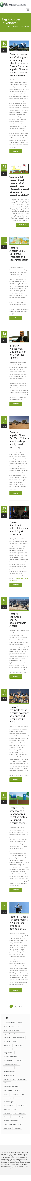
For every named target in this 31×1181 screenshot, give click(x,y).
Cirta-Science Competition (11, 1064)
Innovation (18, 1098)
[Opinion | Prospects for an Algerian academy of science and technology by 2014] (19, 696)
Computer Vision (9, 1075)
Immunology (7, 1098)
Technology (18, 1128)
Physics (15, 1109)
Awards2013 (7, 1045)
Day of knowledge (9, 1079)
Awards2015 (7, 1049)
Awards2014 (18, 1045)
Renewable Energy (18, 1117)
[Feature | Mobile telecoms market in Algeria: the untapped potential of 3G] (19, 907)
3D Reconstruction (9, 1022)
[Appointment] (13, 4)
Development (21, 1079)
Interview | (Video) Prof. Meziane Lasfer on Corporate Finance (17, 351)
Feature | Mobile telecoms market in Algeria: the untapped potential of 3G (18, 922)
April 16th (7, 1041)
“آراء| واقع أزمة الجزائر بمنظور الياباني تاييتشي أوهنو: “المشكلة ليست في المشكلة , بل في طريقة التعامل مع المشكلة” (19, 185)
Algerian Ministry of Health (11, 1030)
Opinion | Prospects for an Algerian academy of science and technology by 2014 (19, 714)
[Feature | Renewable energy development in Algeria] (19, 604)
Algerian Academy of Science (12, 1026)
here (26, 314)
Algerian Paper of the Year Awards (14, 1034)
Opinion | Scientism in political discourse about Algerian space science (19, 528)
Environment (15, 1094)
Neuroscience (21, 1105)
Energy (6, 1094)
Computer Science (9, 1071)
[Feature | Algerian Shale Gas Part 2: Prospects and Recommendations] (19, 241)
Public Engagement (19, 1113)
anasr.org (7, 1037)
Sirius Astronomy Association (12, 1124)
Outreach (7, 1109)
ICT (23, 1094)
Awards (15, 1041)
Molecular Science (9, 1105)
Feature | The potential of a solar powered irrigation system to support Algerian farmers (18, 815)
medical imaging (8, 1102)
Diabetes (6, 1083)
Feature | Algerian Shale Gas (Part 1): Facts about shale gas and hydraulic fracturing (19, 440)
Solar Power (7, 1128)
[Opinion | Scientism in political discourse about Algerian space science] (19, 512)
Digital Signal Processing (11, 1086)
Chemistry (18, 1060)
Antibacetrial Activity (18, 1037)
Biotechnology (8, 1060)
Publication (7, 1113)
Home (8, 26)
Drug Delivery (8, 1090)
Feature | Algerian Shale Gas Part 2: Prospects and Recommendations (18, 255)
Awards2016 (18, 1049)
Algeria (20, 1022)
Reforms (6, 1117)
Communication (8, 1068)
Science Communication (11, 1120)
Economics (18, 1090)
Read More (15, 151)
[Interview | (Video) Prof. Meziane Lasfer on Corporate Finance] (19, 336)
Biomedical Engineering (10, 1056)
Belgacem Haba (8, 1053)
